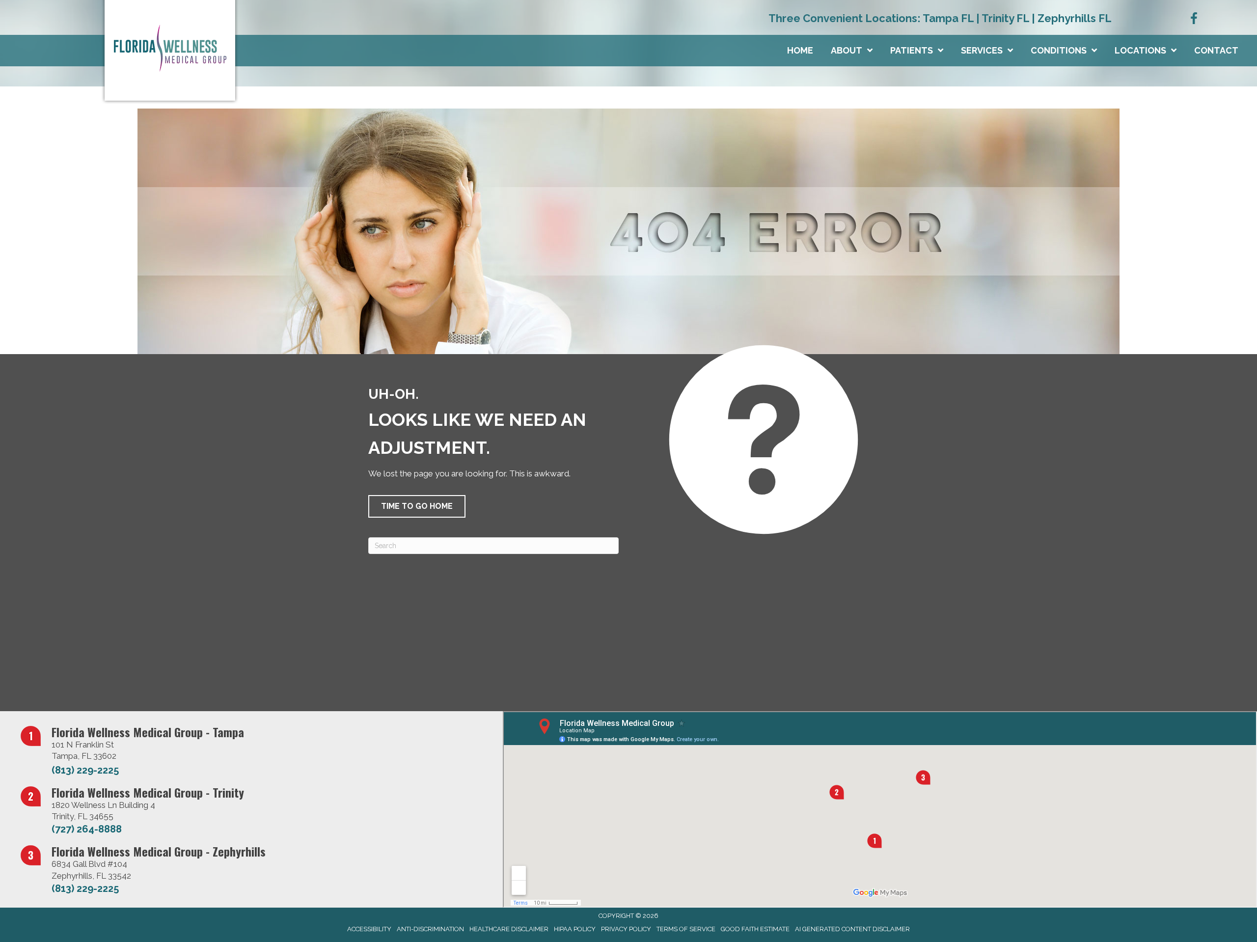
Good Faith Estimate (755, 929)
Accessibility (369, 929)
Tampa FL (948, 18)
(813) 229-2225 (85, 770)
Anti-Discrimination (430, 929)
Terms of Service (685, 929)
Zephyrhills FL (1075, 18)
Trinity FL (1005, 18)
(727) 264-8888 (87, 829)
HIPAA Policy (575, 929)
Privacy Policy (626, 929)
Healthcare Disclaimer (508, 929)
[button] (416, 506)
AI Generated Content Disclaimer (852, 929)
